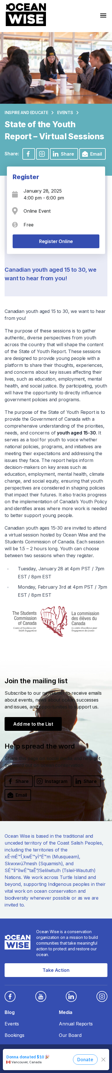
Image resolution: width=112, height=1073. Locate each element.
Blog (9, 1012)
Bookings (14, 1035)
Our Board (70, 1035)
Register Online (56, 241)
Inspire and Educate (26, 112)
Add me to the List (33, 724)
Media (65, 1012)
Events (65, 112)
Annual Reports (76, 1024)
